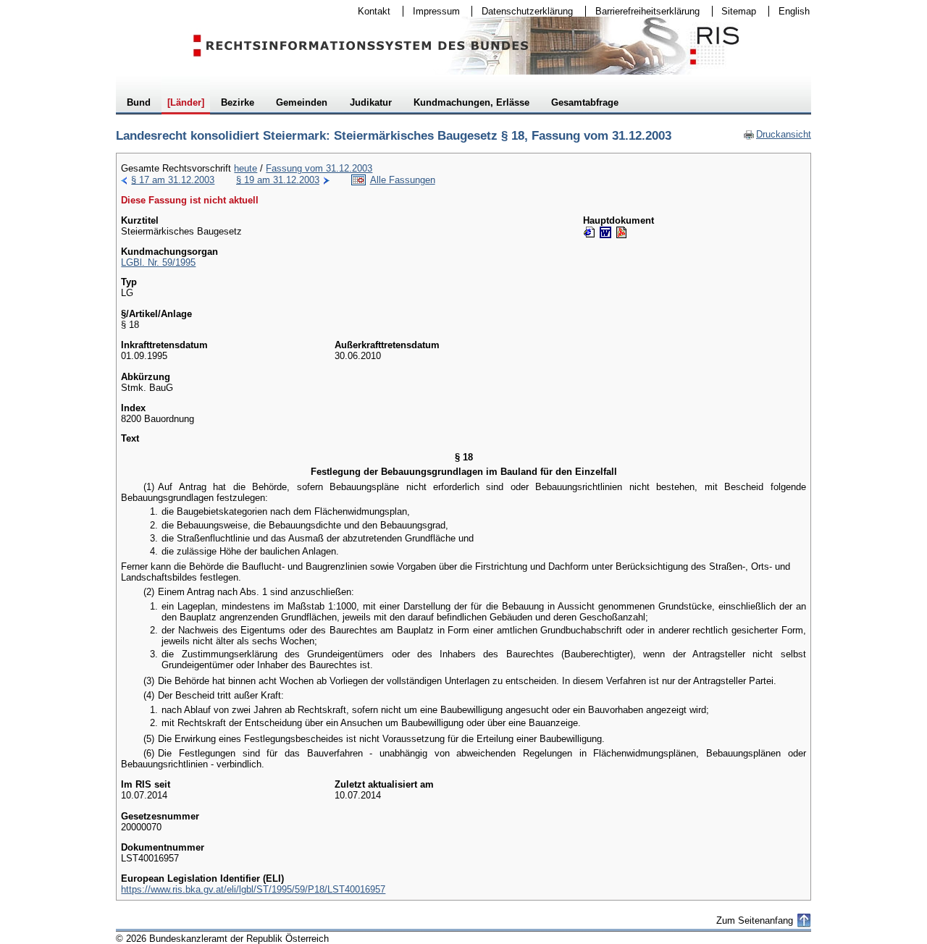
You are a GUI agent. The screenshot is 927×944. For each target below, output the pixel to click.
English (794, 11)
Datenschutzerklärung (522, 11)
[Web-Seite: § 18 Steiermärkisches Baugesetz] (589, 232)
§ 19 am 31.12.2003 (277, 179)
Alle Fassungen (402, 179)
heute (245, 168)
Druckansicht (777, 134)
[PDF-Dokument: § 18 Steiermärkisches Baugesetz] (621, 232)
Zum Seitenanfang (754, 920)
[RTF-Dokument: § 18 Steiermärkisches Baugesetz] (605, 232)
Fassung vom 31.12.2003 (319, 168)
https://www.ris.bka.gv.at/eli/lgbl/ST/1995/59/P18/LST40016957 (253, 889)
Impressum (431, 11)
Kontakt (369, 11)
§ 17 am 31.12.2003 (172, 179)
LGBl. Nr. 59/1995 (158, 262)
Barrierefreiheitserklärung (643, 11)
